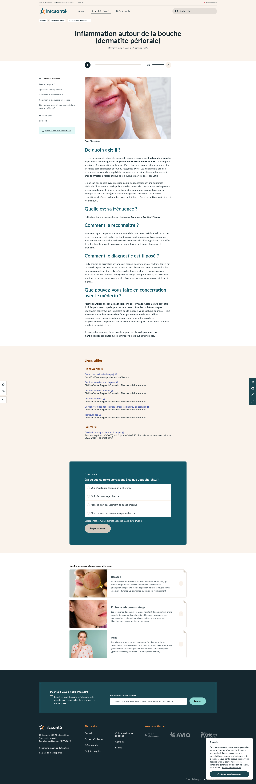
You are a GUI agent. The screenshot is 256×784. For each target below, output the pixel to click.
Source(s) (43, 120)
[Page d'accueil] (53, 11)
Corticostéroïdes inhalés (97, 390)
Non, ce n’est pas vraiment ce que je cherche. (114, 504)
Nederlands (210, 2)
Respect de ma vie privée (50, 752)
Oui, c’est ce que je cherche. (105, 496)
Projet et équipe (45, 2)
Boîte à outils (123, 11)
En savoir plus (45, 115)
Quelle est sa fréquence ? (50, 89)
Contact (80, 2)
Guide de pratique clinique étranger (103, 432)
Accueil (82, 11)
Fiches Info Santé (100, 11)
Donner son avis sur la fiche (58, 130)
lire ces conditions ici (231, 767)
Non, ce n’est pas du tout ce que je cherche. (113, 513)
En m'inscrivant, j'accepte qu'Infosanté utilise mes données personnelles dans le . (74, 700)
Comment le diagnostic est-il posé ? (55, 99)
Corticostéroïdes (93, 398)
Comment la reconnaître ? (51, 94)
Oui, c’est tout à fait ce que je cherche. (111, 487)
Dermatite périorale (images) (99, 374)
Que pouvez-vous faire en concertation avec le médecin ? (57, 106)
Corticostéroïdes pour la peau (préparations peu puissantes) (115, 406)
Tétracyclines (91, 414)
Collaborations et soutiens (64, 2)
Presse (118, 747)
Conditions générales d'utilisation (54, 747)
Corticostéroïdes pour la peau (100, 382)
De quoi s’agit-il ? (47, 84)
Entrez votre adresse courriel (123, 696)
